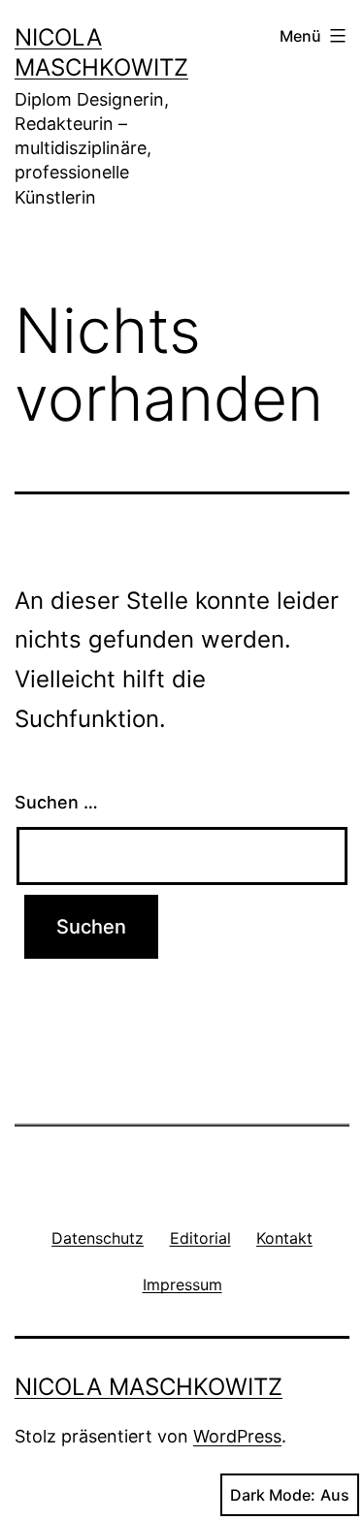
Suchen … (56, 802)
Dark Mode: (272, 1495)
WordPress (237, 1436)
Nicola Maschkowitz (148, 1387)
